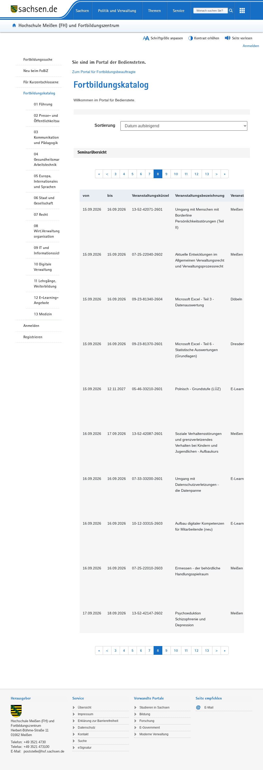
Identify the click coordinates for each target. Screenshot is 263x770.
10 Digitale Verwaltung (43, 267)
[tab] (39, 699)
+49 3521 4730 (35, 742)
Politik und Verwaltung (117, 10)
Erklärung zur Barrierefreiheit (98, 721)
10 (176, 174)
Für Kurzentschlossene (41, 82)
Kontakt (83, 734)
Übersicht (84, 707)
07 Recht (41, 214)
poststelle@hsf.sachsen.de (44, 751)
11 (186, 174)
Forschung (146, 721)
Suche (82, 741)
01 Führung (43, 104)
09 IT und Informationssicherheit (46, 250)
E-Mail (208, 707)
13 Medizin (43, 314)
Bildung (144, 714)
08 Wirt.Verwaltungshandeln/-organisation (46, 231)
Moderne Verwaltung (153, 734)
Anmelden (251, 46)
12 (196, 174)
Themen (154, 10)
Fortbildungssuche (37, 59)
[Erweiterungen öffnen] (242, 11)
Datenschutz (86, 727)
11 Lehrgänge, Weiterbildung (45, 284)
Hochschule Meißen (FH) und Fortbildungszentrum (68, 25)
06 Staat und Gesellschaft (44, 200)
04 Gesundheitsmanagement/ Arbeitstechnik (46, 159)
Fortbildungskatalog (39, 93)
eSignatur (84, 747)
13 (207, 174)
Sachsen (82, 10)
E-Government (149, 727)
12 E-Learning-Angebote (46, 300)
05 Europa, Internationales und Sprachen (46, 181)
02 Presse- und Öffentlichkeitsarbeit (46, 118)
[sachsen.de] (39, 12)
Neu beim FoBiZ (35, 70)
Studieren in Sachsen (154, 707)
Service (178, 10)
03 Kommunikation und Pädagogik (46, 137)
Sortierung (105, 125)
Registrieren (32, 337)
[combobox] (210, 10)
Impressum (85, 714)
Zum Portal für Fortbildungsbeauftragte (104, 72)
